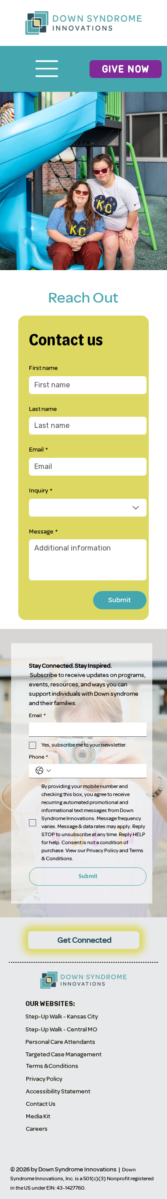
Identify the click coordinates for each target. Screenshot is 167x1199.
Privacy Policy (44, 1079)
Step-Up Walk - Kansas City (61, 1016)
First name (43, 368)
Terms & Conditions (52, 1066)
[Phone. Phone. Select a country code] (43, 770)
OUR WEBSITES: (50, 1004)
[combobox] (88, 508)
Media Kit (38, 1116)
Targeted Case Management (63, 1054)
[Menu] (47, 68)
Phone (38, 757)
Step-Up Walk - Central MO (61, 1029)
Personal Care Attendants (60, 1042)
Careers (37, 1129)
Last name (43, 409)
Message (43, 531)
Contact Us (41, 1104)
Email (38, 449)
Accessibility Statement (58, 1091)
